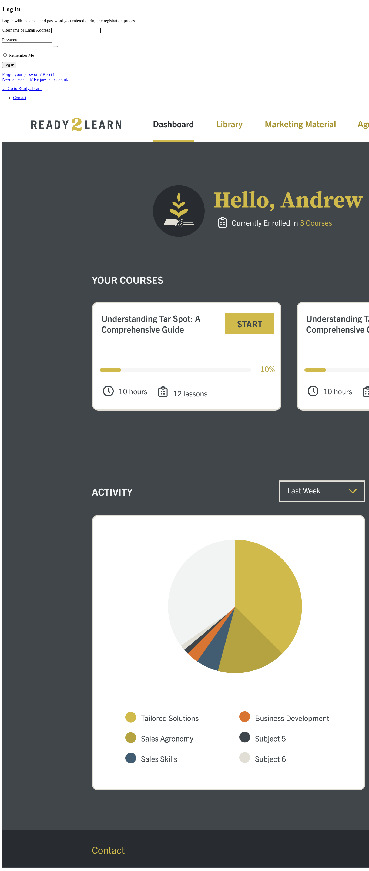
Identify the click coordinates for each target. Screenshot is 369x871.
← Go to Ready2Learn (22, 88)
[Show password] (55, 46)
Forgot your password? (29, 74)
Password (10, 40)
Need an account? (35, 79)
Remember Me (21, 55)
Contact (19, 97)
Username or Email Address (26, 30)
